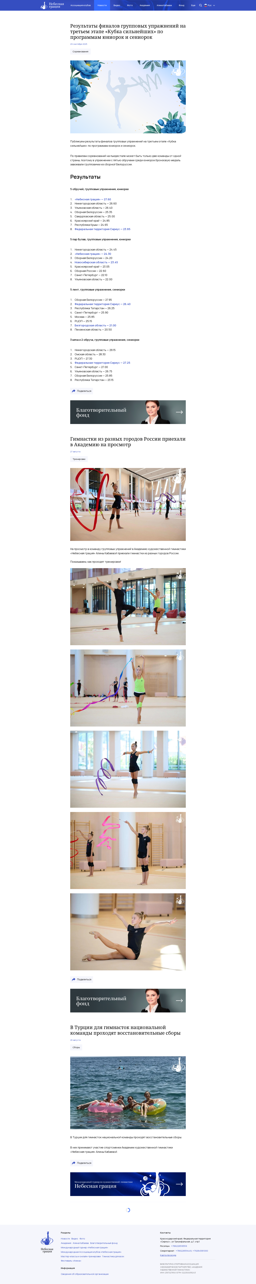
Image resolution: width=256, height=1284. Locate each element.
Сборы (76, 1047)
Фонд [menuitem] (181, 5)
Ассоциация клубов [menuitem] (81, 5)
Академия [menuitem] (145, 5)
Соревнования (80, 51)
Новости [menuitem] (102, 5)
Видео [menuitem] (117, 5)
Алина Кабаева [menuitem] (164, 5)
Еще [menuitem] (193, 5)
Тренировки (79, 459)
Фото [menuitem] (130, 5)
